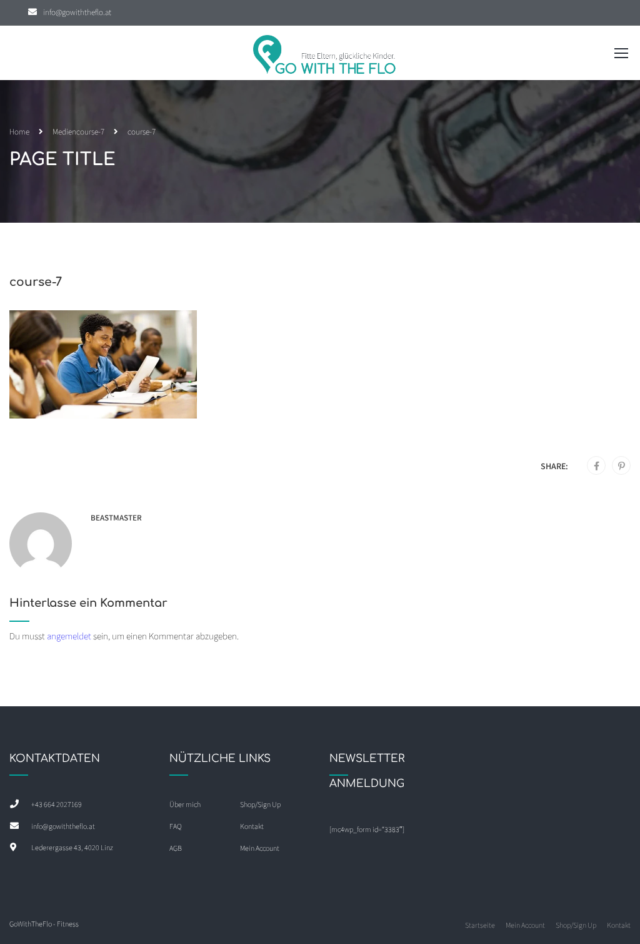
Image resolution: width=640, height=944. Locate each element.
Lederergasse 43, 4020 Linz (72, 847)
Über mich (185, 804)
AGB (175, 848)
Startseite (480, 925)
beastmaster (116, 517)
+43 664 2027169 (56, 804)
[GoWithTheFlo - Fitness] (325, 56)
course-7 (90, 131)
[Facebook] (596, 466)
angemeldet (69, 636)
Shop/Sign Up (260, 804)
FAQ (175, 826)
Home (19, 131)
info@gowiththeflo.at (77, 12)
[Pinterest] (621, 466)
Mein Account (259, 848)
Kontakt (252, 826)
